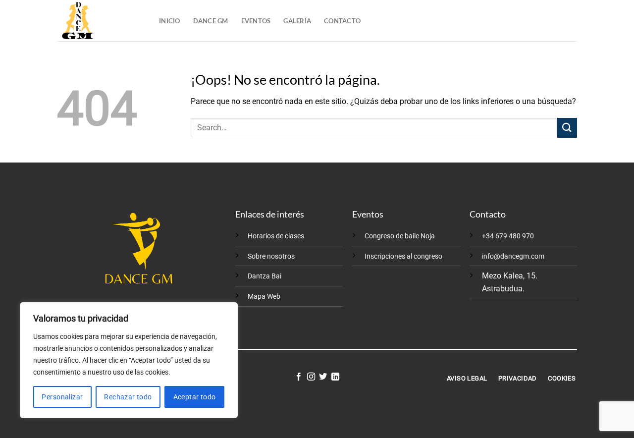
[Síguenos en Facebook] (299, 377)
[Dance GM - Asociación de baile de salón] (100, 20)
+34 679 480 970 (508, 236)
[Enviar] (567, 127)
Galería (297, 21)
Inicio (169, 21)
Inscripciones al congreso (403, 256)
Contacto (342, 21)
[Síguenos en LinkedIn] (335, 377)
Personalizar (62, 397)
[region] (129, 360)
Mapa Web (264, 296)
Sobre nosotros (271, 256)
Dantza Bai (264, 276)
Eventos (256, 21)
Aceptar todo (194, 397)
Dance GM (210, 21)
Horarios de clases (276, 236)
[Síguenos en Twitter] (323, 377)
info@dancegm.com (513, 256)
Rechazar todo (128, 397)
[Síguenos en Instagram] (311, 377)
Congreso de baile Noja (400, 236)
